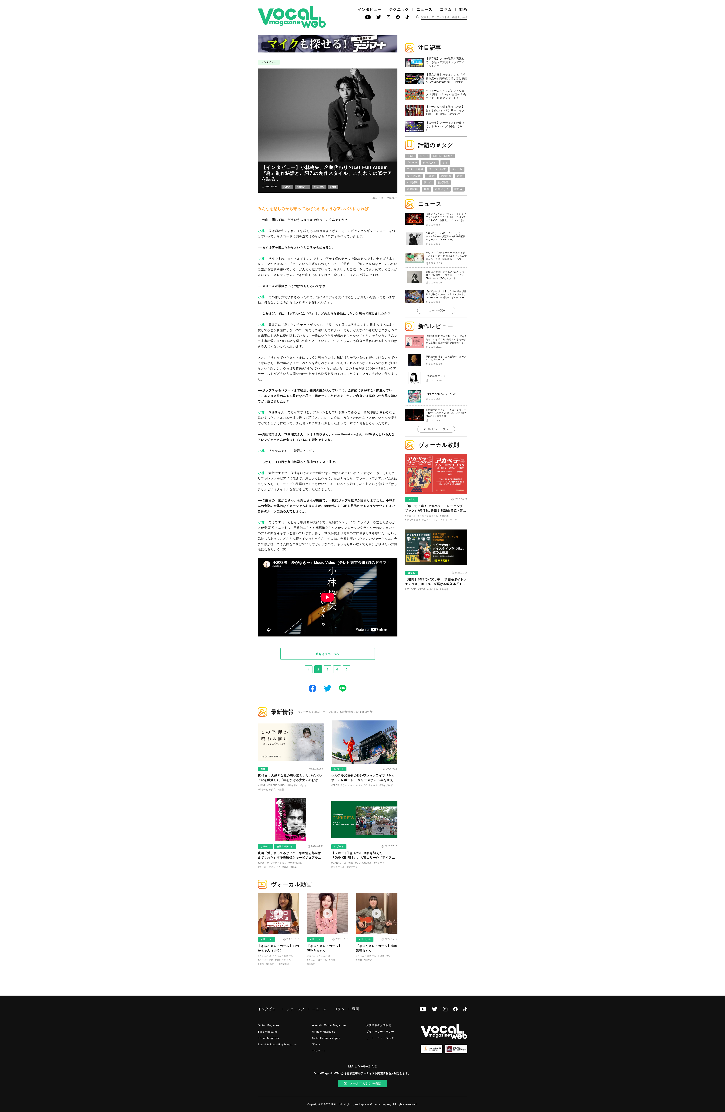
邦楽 (426, 189)
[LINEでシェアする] (342, 688)
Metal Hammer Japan (326, 1038)
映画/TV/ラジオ (285, 846)
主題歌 (431, 175)
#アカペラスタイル (428, 516)
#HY (351, 863)
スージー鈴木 (437, 169)
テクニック (399, 9)
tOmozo (412, 162)
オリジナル (266, 939)
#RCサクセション (277, 863)
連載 (263, 769)
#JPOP (287, 186)
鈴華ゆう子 (442, 189)
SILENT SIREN (443, 155)
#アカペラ (410, 516)
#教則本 (444, 516)
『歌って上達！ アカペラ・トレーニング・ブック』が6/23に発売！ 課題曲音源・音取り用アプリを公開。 (435, 510)
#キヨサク (379, 863)
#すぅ (303, 785)
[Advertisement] (436, 621)
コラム (446, 9)
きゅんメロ (430, 162)
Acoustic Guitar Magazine (329, 1025)
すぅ (445, 162)
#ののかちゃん (283, 960)
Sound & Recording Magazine (277, 1044)
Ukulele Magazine (324, 1031)
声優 (460, 175)
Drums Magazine (269, 1038)
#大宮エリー (353, 867)
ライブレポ (414, 175)
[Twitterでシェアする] (327, 688)
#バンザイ (361, 785)
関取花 (458, 189)
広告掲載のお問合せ (378, 1025)
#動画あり (302, 186)
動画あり (446, 175)
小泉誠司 (412, 182)
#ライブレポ (386, 785)
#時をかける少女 (267, 789)
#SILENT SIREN (276, 785)
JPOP (410, 155)
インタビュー (370, 9)
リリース (265, 846)
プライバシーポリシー (380, 1031)
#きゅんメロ (264, 955)
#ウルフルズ (347, 785)
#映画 (285, 867)
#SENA (311, 955)
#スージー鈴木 (265, 960)
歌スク (428, 182)
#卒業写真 (284, 964)
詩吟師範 (412, 189)
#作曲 (261, 964)
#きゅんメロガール (283, 955)
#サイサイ (293, 785)
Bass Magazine (268, 1031)
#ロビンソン (385, 955)
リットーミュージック (380, 1038)
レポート (339, 769)
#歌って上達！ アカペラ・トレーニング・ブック (431, 520)
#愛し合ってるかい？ (269, 867)
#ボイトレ (432, 589)
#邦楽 (333, 186)
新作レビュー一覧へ (436, 429)
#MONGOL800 (363, 863)
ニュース (424, 9)
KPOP (424, 155)
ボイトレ (457, 169)
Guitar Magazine (269, 1025)
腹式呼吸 (443, 182)
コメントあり (415, 169)
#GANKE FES (339, 863)
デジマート (319, 1050)
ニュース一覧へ (436, 310)
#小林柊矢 (319, 186)
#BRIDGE (410, 589)
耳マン (316, 1044)
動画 (463, 9)
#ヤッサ (373, 785)
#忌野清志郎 (295, 863)
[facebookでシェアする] (312, 688)
